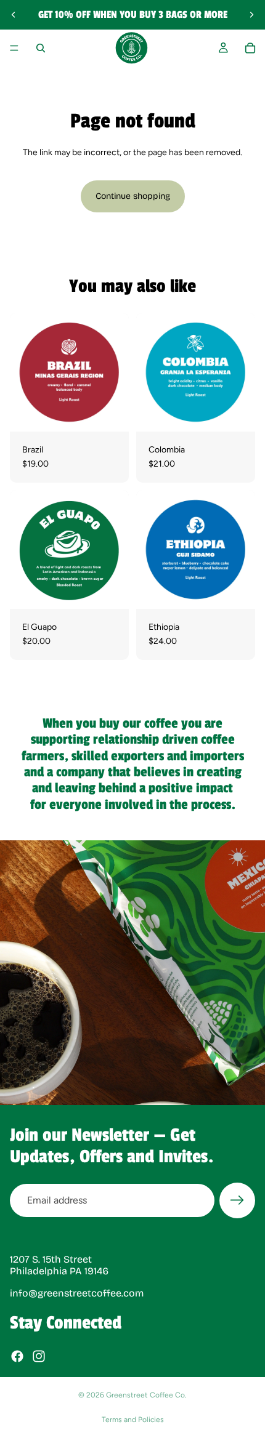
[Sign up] (237, 1200)
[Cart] (250, 48)
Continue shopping (133, 196)
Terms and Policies (133, 1419)
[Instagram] (38, 1356)
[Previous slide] (13, 14)
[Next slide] (251, 14)
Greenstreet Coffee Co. (146, 1395)
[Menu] (14, 48)
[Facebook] (17, 1356)
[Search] (40, 48)
